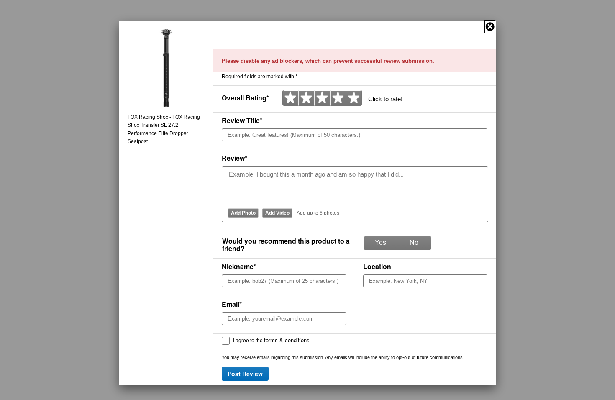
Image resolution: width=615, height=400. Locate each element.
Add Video (277, 213)
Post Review (245, 373)
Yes (380, 242)
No (414, 242)
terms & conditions (287, 340)
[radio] (290, 98)
